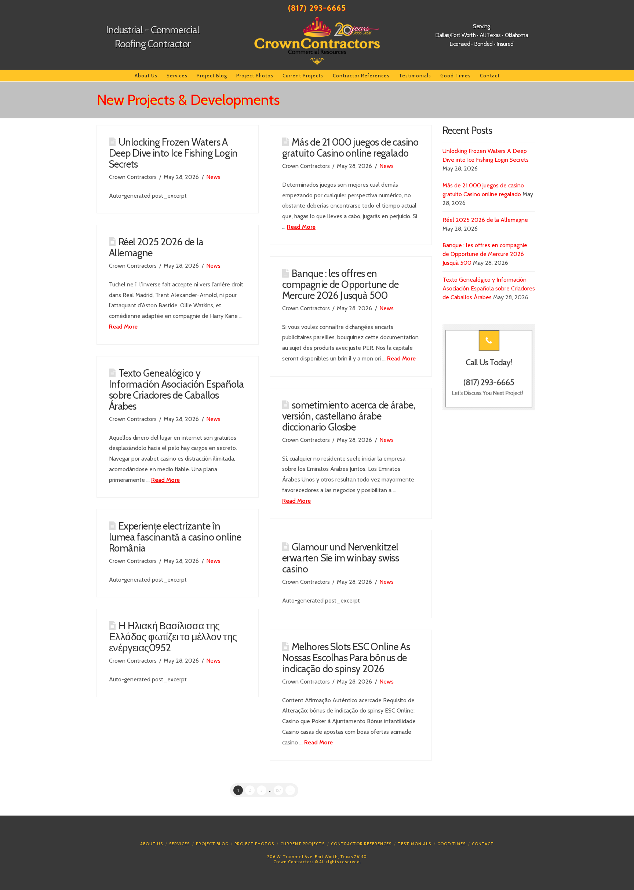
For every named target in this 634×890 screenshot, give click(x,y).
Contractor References (361, 843)
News (213, 176)
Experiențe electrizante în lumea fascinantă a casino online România (175, 537)
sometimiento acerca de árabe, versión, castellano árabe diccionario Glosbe (348, 416)
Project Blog (212, 843)
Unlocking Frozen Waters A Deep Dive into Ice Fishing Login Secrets (173, 153)
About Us (151, 843)
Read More (301, 226)
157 (278, 790)
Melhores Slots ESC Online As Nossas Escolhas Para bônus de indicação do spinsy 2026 (346, 658)
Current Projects (302, 843)
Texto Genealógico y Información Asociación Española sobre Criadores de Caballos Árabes (176, 389)
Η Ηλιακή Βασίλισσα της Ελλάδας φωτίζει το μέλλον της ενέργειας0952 (173, 637)
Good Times (451, 843)
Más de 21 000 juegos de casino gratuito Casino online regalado (350, 147)
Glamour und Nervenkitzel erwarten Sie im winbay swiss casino (340, 558)
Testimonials (414, 843)
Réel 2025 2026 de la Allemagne (156, 247)
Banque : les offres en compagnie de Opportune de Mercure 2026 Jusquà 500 (340, 284)
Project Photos (254, 843)
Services (179, 843)
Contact (483, 843)
